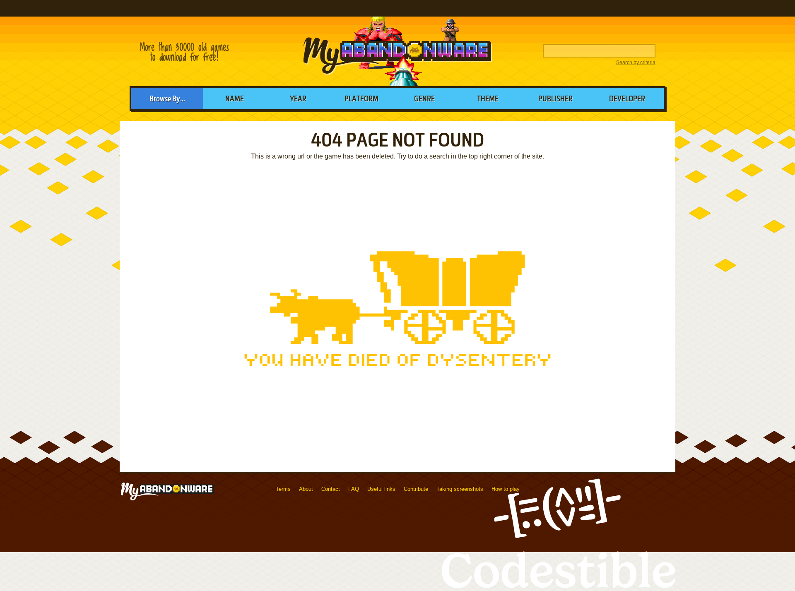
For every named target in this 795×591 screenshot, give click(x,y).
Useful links (381, 489)
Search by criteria (635, 62)
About (306, 489)
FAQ (353, 489)
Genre (424, 99)
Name (234, 99)
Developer (627, 99)
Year (298, 99)
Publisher (555, 99)
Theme (488, 99)
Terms (283, 489)
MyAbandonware (397, 51)
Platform (361, 99)
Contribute (416, 489)
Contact (330, 489)
